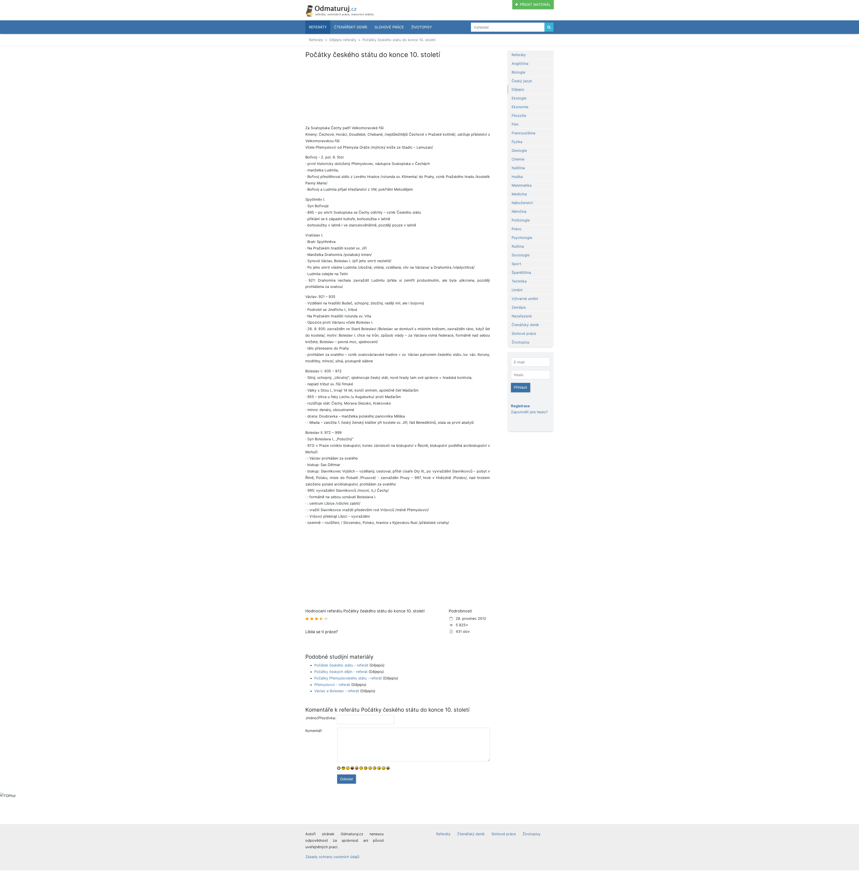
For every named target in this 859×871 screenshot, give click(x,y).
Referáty (318, 27)
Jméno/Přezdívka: (319, 718)
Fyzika (517, 141)
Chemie (518, 159)
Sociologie (520, 255)
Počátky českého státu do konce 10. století (399, 40)
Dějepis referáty (342, 40)
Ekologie (519, 98)
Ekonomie (520, 107)
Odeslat (346, 779)
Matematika (522, 185)
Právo (516, 229)
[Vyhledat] (549, 27)
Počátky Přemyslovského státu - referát (348, 678)
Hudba (517, 176)
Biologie (518, 72)
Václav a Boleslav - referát (336, 691)
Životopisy (421, 27)
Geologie (519, 150)
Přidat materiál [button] (535, 4)
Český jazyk (522, 81)
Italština (518, 168)
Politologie (521, 220)
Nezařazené (522, 316)
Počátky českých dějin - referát (341, 671)
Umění (517, 290)
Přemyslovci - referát (332, 684)
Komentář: (313, 730)
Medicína (519, 194)
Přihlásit (520, 387)
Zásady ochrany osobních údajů (332, 856)
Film (515, 124)
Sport (516, 264)
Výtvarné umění (525, 298)
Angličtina (520, 63)
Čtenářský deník (350, 27)
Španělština (521, 272)
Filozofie (519, 115)
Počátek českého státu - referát (341, 665)
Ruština (518, 246)
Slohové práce (389, 27)
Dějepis (518, 89)
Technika (519, 281)
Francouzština (523, 133)
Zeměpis (519, 307)
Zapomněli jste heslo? (529, 412)
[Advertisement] (343, 91)
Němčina (519, 211)
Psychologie (522, 237)
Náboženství (522, 202)
